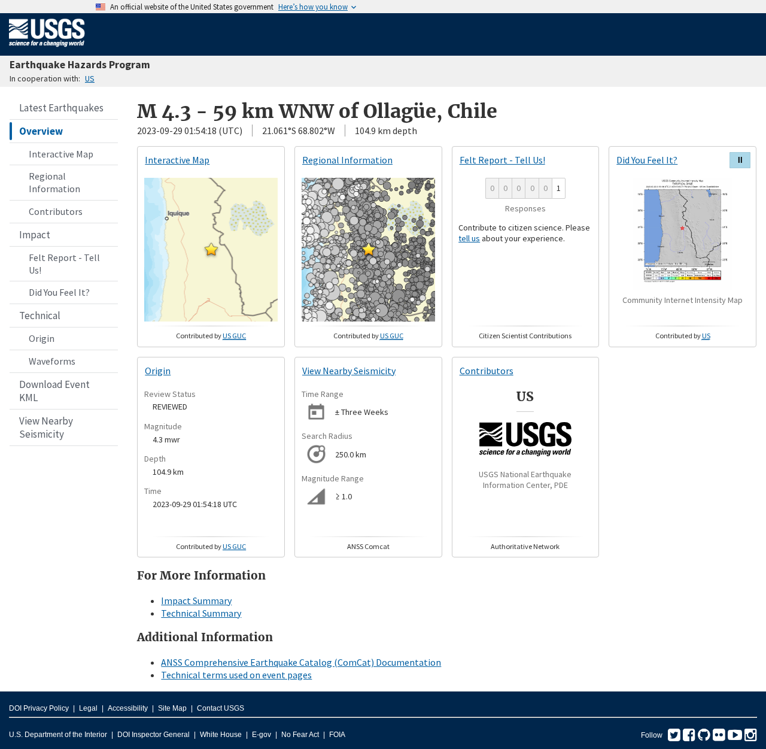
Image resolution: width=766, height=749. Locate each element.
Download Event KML (54, 391)
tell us (469, 238)
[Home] (47, 49)
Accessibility (128, 708)
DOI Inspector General (153, 734)
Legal (88, 708)
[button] (211, 249)
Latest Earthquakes (61, 107)
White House (221, 734)
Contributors (56, 211)
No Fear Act (300, 734)
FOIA (337, 734)
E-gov (261, 734)
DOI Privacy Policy (39, 708)
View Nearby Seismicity (46, 427)
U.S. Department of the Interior (58, 734)
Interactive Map (61, 154)
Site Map (172, 708)
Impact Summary (196, 601)
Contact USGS (220, 708)
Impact (34, 234)
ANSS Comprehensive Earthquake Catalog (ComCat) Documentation (301, 662)
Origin (41, 338)
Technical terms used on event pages (236, 675)
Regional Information (54, 182)
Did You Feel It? (59, 292)
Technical (39, 315)
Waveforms (52, 361)
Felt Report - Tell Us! (64, 263)
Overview (41, 131)
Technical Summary (201, 613)
